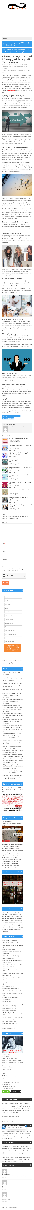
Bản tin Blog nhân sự (8, 940)
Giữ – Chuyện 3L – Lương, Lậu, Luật (12, 969)
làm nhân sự (18, 912)
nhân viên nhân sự (11, 918)
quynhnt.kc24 (19, 64)
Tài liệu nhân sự (7, 1001)
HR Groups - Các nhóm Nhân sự (11, 865)
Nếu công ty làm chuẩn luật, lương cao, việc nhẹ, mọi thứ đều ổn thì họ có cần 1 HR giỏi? (13, 678)
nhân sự (4, 912)
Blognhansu (11, 90)
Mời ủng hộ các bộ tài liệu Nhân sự (12, 859)
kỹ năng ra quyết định (8, 418)
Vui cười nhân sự (7, 1026)
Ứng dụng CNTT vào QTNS (10, 1023)
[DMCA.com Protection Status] (12, 1092)
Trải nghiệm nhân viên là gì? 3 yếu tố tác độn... (20, 446)
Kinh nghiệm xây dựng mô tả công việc (13, 982)
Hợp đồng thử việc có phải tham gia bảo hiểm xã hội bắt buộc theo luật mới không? (16, 50)
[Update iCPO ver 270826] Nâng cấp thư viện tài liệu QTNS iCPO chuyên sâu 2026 (13, 685)
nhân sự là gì (5, 914)
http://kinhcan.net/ (26, 1133)
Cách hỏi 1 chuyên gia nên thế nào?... (19, 438)
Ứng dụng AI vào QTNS (9, 1021)
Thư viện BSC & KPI (8, 1008)
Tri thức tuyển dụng (8, 1010)
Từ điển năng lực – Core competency (12, 1012)
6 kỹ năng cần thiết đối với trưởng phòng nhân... (20, 483)
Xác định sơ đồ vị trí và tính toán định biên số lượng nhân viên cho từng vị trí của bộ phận (13, 777)
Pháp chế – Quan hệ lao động (10, 991)
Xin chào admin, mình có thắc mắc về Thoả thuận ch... (14, 1176)
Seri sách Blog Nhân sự (14, 70)
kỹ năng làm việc (7, 416)
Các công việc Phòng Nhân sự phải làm (13, 945)
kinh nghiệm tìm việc (10, 922)
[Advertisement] (17, 23)
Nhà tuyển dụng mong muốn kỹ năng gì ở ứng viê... (20, 498)
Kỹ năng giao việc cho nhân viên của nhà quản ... (20, 475)
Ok (2, 1187)
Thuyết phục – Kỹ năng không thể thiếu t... (20, 490)
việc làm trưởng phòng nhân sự (10, 925)
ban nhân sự (9, 924)
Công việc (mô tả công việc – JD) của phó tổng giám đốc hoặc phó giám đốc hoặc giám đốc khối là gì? (12, 727)
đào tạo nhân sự (11, 916)
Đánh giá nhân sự (7, 1028)
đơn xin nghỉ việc (13, 920)
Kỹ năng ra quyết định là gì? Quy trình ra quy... (20, 460)
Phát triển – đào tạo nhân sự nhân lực (12, 993)
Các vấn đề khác (7, 949)
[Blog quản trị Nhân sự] (17, 5)
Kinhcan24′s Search (7, 1138)
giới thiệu (24, 1159)
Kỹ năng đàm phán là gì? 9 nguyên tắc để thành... (20, 468)
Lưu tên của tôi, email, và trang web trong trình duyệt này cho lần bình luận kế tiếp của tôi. (16, 569)
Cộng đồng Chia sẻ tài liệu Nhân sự (12, 867)
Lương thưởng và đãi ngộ (9, 988)
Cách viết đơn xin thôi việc (9, 956)
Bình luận (4, 522)
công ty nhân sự (16, 929)
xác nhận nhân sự (13, 914)
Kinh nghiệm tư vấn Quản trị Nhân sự (12, 977)
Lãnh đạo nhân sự (7, 986)
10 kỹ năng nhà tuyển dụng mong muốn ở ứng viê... (20, 505)
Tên (3, 543)
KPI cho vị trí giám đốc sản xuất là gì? (12, 672)
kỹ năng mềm (16, 416)
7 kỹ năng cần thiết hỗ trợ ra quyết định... (20, 453)
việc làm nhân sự (11, 927)
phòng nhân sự (10, 912)
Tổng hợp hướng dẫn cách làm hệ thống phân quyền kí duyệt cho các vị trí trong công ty (13, 766)
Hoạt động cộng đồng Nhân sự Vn (11, 973)
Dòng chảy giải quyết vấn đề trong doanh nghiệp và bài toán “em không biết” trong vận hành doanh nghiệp (12, 707)
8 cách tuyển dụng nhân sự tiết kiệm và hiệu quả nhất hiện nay (17, 44)
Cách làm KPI (5, 931)
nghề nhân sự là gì (17, 924)
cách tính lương (8, 929)
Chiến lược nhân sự (8, 958)
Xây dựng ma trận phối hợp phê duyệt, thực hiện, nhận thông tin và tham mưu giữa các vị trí (13, 760)
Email (3, 551)
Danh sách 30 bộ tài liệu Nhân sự (11, 861)
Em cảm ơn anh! (6, 1199)
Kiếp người (6, 975)
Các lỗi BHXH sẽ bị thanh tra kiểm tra (12, 689)
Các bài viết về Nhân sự (9, 942)
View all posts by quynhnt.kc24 (17, 427)
